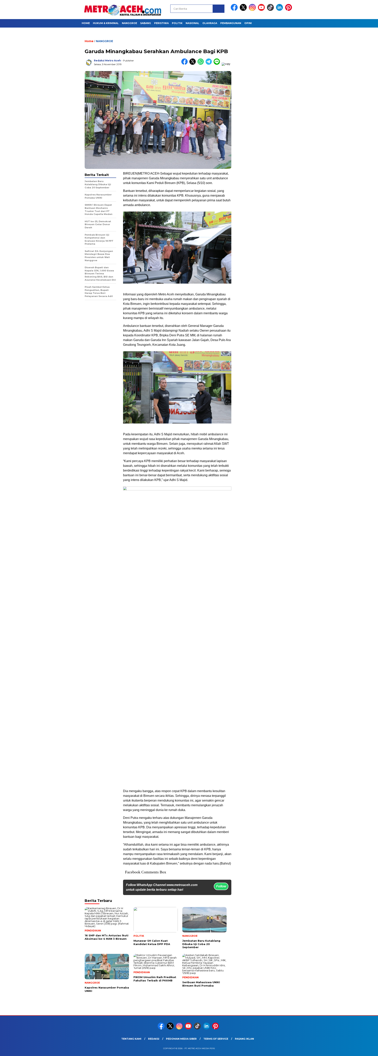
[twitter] (244, 9)
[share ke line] (218, 63)
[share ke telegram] (210, 63)
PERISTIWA (161, 23)
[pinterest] (289, 9)
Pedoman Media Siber (181, 1038)
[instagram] (253, 9)
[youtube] (262, 9)
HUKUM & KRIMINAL (106, 23)
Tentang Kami (131, 1038)
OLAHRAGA (209, 23)
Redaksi (153, 1038)
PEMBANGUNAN (230, 23)
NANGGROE (129, 23)
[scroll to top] (363, 1050)
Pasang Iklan (244, 1038)
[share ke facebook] (185, 63)
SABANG (145, 23)
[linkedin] (280, 9)
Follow (221, 886)
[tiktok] (271, 9)
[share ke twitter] (193, 63)
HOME (86, 23)
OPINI (248, 23)
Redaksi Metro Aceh (107, 60)
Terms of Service (215, 1038)
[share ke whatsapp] (201, 63)
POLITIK (177, 23)
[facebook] (235, 9)
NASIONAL (192, 23)
